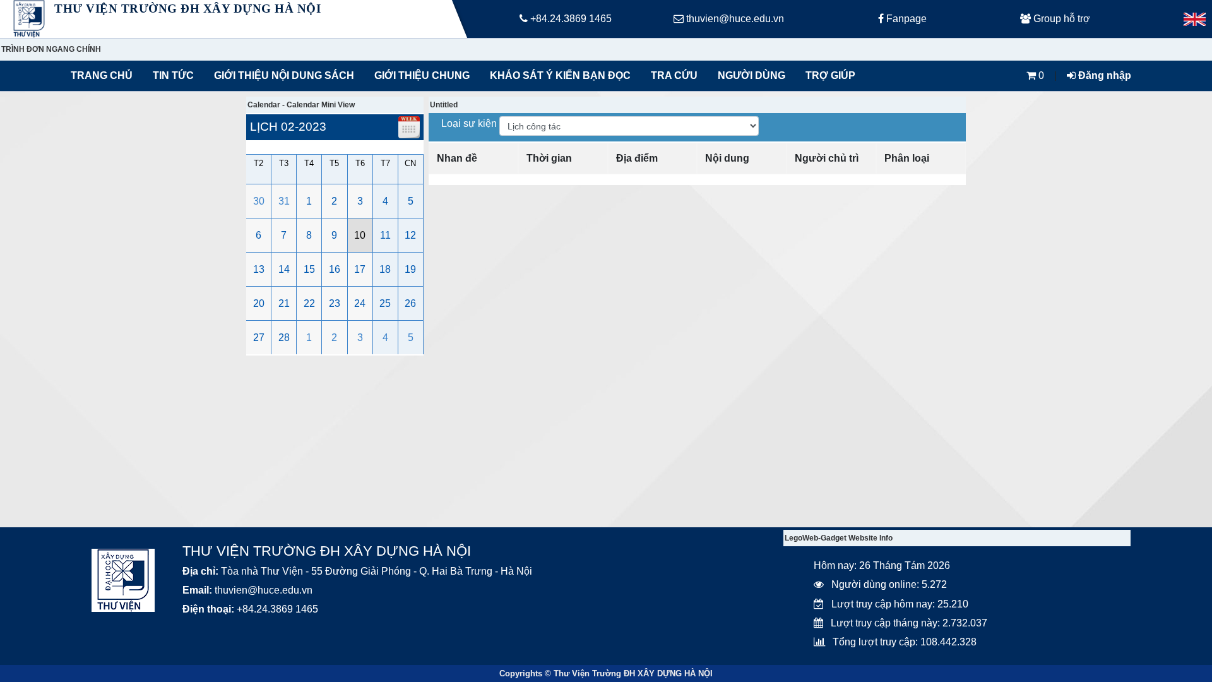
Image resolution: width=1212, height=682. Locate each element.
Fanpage (905, 18)
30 (258, 201)
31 (284, 201)
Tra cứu (674, 75)
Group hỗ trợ (1060, 18)
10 (359, 235)
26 (410, 303)
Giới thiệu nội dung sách (281, 75)
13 (258, 269)
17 (359, 269)
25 (385, 303)
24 (359, 303)
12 (410, 235)
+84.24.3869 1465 (570, 18)
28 (284, 337)
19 (410, 269)
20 (258, 303)
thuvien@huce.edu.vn (734, 18)
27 (258, 337)
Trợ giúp (830, 75)
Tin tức (173, 75)
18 (385, 269)
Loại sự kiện (470, 123)
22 (309, 303)
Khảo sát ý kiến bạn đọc (557, 75)
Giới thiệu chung (421, 75)
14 (284, 269)
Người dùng (751, 75)
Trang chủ (102, 75)
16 (334, 269)
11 (385, 235)
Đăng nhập (1103, 75)
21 (284, 303)
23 (334, 303)
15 (309, 269)
